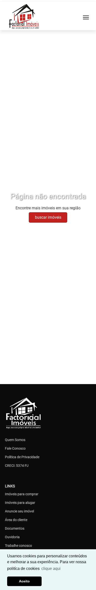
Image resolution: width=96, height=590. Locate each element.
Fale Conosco (15, 448)
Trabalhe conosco (18, 546)
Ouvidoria (12, 537)
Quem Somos (15, 440)
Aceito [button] (24, 581)
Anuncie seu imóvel (19, 511)
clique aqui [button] (51, 568)
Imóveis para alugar (20, 503)
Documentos (14, 528)
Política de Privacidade (22, 457)
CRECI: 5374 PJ (17, 466)
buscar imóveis (48, 217)
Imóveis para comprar (21, 494)
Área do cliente (16, 520)
